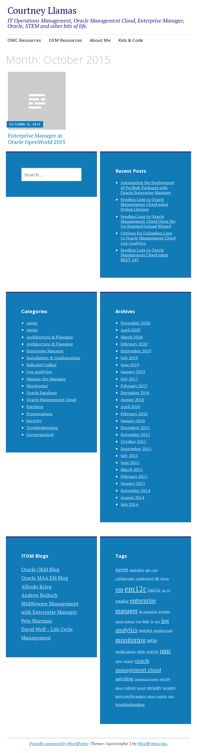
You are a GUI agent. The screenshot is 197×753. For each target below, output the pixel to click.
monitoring (130, 640)
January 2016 (133, 420)
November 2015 (135, 434)
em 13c (166, 590)
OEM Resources (65, 40)
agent (121, 569)
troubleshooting (130, 704)
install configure (125, 621)
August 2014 (132, 497)
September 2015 (136, 448)
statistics (161, 696)
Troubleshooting (42, 427)
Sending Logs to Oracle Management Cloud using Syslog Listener (144, 204)
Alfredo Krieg (36, 586)
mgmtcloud (163, 630)
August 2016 (132, 399)
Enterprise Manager (45, 351)
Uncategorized (39, 434)
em (119, 589)
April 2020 (130, 330)
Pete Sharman (36, 620)
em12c (135, 589)
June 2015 (130, 462)
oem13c (152, 651)
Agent (32, 323)
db (157, 578)
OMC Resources (24, 40)
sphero (151, 696)
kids (146, 621)
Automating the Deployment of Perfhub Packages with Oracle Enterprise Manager (147, 187)
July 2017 (129, 379)
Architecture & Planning (49, 337)
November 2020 (135, 323)
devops (164, 579)
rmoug (119, 688)
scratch (141, 688)
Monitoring (37, 386)
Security (34, 420)
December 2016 (135, 392)
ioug (139, 621)
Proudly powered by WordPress (58, 743)
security (154, 687)
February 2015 (134, 476)
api (147, 570)
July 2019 (129, 358)
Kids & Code (130, 40)
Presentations (39, 414)
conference (145, 578)
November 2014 (135, 490)
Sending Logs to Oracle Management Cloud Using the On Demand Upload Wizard (148, 221)
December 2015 (135, 427)
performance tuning (147, 679)
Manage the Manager (46, 379)
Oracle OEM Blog (40, 569)
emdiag (122, 601)
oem (141, 651)
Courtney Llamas (42, 10)
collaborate (124, 578)
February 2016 (134, 414)
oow (118, 661)
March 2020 (132, 337)
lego (157, 621)
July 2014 (129, 504)
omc (165, 650)
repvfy (165, 679)
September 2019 (136, 351)
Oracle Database (41, 392)
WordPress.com (152, 743)
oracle (128, 661)
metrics (145, 630)
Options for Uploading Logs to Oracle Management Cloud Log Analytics (148, 238)
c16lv (154, 570)
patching (124, 679)
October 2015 (133, 441)
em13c (154, 590)
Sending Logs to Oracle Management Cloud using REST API (144, 255)
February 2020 (134, 344)
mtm (152, 640)
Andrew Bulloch (39, 595)
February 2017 (134, 386)
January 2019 (133, 371)
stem (171, 696)
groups (164, 611)
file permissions (148, 612)
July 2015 (129, 455)
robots (130, 688)
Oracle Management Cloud (51, 399)
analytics (136, 570)
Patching (34, 406)
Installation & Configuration (53, 358)
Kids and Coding (41, 365)
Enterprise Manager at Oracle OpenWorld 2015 (36, 139)
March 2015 (132, 469)
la (152, 621)
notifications (125, 651)
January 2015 (133, 483)
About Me (100, 40)
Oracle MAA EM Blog (44, 578)
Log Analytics (39, 371)
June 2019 (130, 365)
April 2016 (130, 406)
